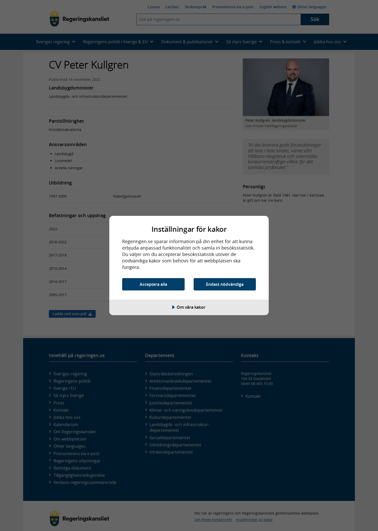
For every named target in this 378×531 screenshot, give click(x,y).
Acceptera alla (153, 284)
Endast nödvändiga (225, 284)
